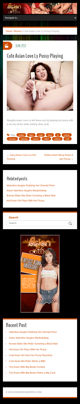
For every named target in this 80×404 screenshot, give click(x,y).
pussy (36, 139)
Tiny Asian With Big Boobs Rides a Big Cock (32, 372)
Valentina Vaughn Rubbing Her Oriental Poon (31, 185)
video (46, 139)
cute (41, 135)
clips (31, 135)
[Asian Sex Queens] (40, 8)
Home (9, 31)
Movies (18, 31)
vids (68, 139)
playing (24, 139)
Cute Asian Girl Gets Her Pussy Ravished (30, 355)
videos (57, 139)
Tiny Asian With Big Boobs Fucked (27, 367)
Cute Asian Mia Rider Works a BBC (27, 361)
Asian (21, 135)
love (50, 135)
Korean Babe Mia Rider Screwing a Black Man (31, 195)
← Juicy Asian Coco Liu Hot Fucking (21, 157)
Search (13, 217)
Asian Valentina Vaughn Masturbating (26, 190)
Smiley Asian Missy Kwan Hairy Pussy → (58, 157)
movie (67, 135)
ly (58, 135)
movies (12, 139)
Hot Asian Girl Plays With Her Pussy (25, 200)
